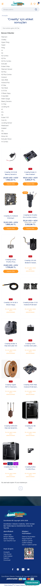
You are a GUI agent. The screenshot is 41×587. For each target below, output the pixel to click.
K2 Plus (3, 72)
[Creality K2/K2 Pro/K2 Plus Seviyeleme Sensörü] (11, 244)
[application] (32, 583)
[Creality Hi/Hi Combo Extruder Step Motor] (30, 328)
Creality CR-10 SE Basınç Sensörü (10, 173)
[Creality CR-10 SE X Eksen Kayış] (11, 287)
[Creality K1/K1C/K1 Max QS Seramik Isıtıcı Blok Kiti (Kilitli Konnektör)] (11, 410)
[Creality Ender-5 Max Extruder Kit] (11, 328)
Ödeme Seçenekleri (28, 537)
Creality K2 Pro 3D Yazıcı (11, 468)
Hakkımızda (7, 534)
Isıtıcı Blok (4, 80)
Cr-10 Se (4, 91)
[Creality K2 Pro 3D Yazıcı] (11, 451)
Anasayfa (5, 15)
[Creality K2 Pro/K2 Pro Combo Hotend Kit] (30, 199)
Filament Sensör (6, 69)
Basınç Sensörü (6, 101)
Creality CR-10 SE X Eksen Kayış (11, 304)
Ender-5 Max (5, 66)
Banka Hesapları (9, 539)
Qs (2, 115)
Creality (3, 39)
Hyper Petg (5, 42)
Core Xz (3, 120)
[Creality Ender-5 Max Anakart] (30, 156)
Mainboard (4, 125)
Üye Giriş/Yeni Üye (10, 541)
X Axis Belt (4, 96)
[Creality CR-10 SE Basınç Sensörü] (11, 156)
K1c (2, 112)
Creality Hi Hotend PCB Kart (11, 217)
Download (7, 560)
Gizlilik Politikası (27, 543)
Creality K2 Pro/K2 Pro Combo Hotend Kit (30, 216)
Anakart (3, 128)
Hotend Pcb (5, 82)
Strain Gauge (5, 99)
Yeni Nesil (4, 88)
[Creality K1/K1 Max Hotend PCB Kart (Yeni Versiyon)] (30, 369)
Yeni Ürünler (8, 554)
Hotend (3, 77)
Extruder (4, 64)
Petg (3, 48)
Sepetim (6, 558)
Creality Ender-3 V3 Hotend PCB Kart (30, 304)
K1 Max (3, 85)
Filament (4, 37)
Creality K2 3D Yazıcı (30, 427)
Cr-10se (3, 104)
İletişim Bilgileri (8, 537)
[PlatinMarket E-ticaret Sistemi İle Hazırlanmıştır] (12, 579)
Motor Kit (4, 136)
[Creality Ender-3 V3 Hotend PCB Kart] (30, 287)
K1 (2, 109)
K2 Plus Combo (6, 74)
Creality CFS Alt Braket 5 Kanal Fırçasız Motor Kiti (30, 262)
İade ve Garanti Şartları (29, 545)
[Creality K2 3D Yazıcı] (30, 410)
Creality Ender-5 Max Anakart (30, 173)
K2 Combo (4, 56)
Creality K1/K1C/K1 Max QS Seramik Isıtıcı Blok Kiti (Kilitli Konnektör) (10, 427)
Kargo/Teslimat (27, 539)
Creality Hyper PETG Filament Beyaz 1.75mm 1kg (11, 386)
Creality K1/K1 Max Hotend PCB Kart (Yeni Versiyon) (30, 386)
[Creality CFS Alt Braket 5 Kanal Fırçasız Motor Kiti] (30, 244)
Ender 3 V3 (5, 117)
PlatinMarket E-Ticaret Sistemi (14, 585)
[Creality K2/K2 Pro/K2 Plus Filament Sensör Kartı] (30, 451)
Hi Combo (4, 142)
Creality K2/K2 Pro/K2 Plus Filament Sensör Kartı (30, 468)
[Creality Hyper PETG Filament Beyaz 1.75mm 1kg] (11, 369)
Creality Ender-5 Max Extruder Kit (10, 345)
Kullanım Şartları (27, 541)
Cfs (2, 131)
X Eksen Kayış (5, 93)
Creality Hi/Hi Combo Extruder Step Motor (30, 345)
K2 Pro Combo (6, 61)
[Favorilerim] (34, 4)
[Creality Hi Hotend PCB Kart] (11, 199)
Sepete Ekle (11, 184)
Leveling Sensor (6, 123)
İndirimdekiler (8, 556)
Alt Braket (4, 133)
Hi (2, 50)
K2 (2, 53)
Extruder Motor (6, 139)
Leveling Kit (5, 107)
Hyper (3, 45)
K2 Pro (3, 58)
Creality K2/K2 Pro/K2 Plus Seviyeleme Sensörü (10, 261)
